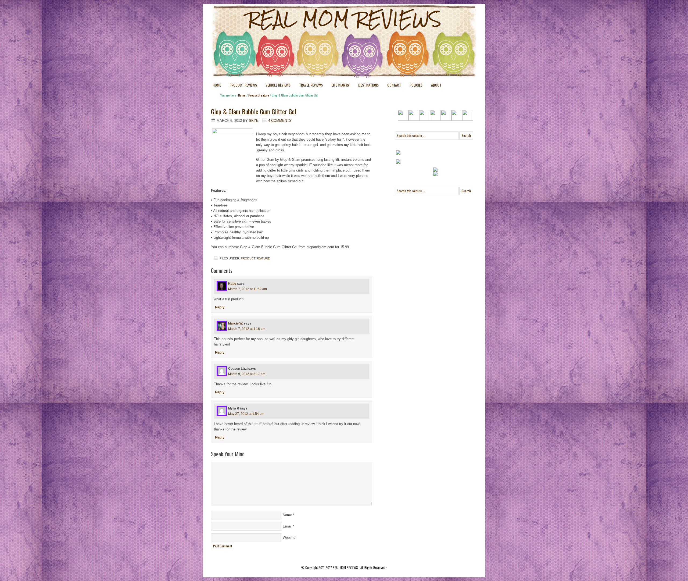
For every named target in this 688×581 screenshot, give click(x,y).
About (436, 85)
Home (217, 85)
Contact (394, 85)
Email (287, 526)
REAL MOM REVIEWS (345, 567)
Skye (254, 121)
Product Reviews (241, 86)
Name (287, 515)
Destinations (366, 86)
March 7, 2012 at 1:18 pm (246, 329)
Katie (232, 284)
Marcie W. (235, 323)
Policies (413, 86)
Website (289, 538)
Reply (219, 307)
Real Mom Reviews (333, 24)
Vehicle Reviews (276, 86)
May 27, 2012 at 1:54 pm (246, 414)
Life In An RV (338, 86)
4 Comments (280, 121)
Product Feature (255, 258)
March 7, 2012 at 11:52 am (247, 289)
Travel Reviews (309, 86)
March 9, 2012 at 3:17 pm (246, 374)
